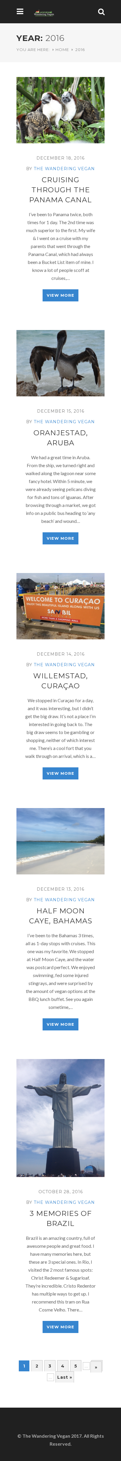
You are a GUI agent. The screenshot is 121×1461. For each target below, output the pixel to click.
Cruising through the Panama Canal (60, 189)
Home (62, 49)
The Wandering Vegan (64, 168)
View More (60, 295)
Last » (64, 1377)
